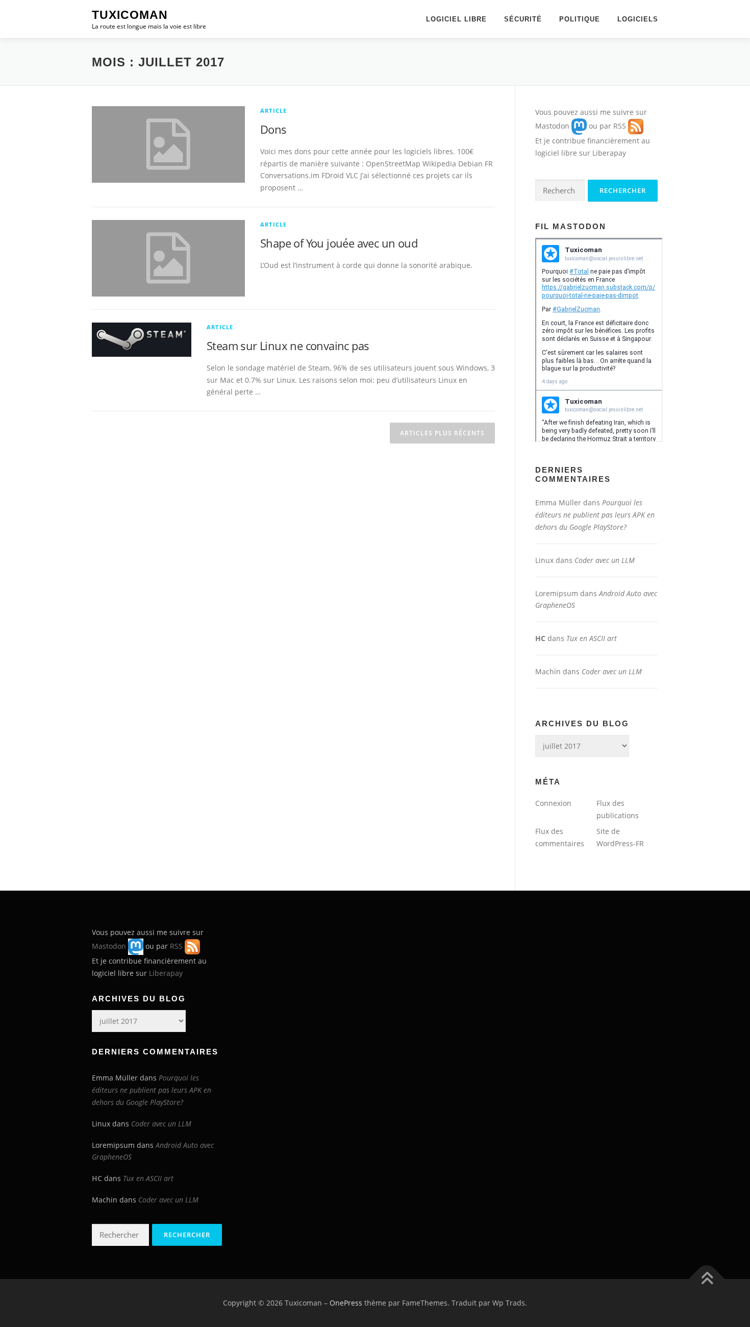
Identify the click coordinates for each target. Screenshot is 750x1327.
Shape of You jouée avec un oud (338, 243)
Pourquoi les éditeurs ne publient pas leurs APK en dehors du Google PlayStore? (595, 515)
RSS (619, 126)
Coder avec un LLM (604, 560)
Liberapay (609, 153)
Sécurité (523, 19)
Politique (579, 19)
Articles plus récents (442, 433)
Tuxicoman (130, 14)
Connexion (553, 803)
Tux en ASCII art (591, 638)
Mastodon (552, 126)
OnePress (346, 1303)
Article (273, 110)
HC (540, 638)
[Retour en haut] (707, 1279)
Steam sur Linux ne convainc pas (288, 345)
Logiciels (637, 19)
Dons (273, 129)
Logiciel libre (456, 19)
